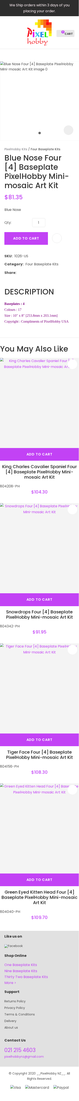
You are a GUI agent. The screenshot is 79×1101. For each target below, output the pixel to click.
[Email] (31, 272)
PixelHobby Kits (15, 149)
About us (11, 1027)
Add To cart (39, 454)
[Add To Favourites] (57, 238)
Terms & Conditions (19, 1014)
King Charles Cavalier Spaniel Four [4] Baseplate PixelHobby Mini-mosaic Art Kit (39, 472)
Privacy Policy (14, 1008)
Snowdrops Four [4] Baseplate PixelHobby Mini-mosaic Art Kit (39, 614)
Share (9, 272)
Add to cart (26, 238)
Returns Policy (15, 1001)
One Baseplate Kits (20, 964)
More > (10, 982)
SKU (8, 256)
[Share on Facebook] (19, 272)
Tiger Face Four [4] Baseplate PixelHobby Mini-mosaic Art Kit (39, 754)
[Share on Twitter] (24, 272)
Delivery (10, 1021)
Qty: (7, 222)
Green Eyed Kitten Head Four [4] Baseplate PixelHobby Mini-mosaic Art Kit (39, 897)
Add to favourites (72, 364)
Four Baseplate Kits (45, 149)
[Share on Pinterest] (38, 272)
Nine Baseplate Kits (20, 970)
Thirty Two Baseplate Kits (26, 976)
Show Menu (7, 32)
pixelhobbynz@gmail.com (24, 1056)
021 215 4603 (20, 1050)
